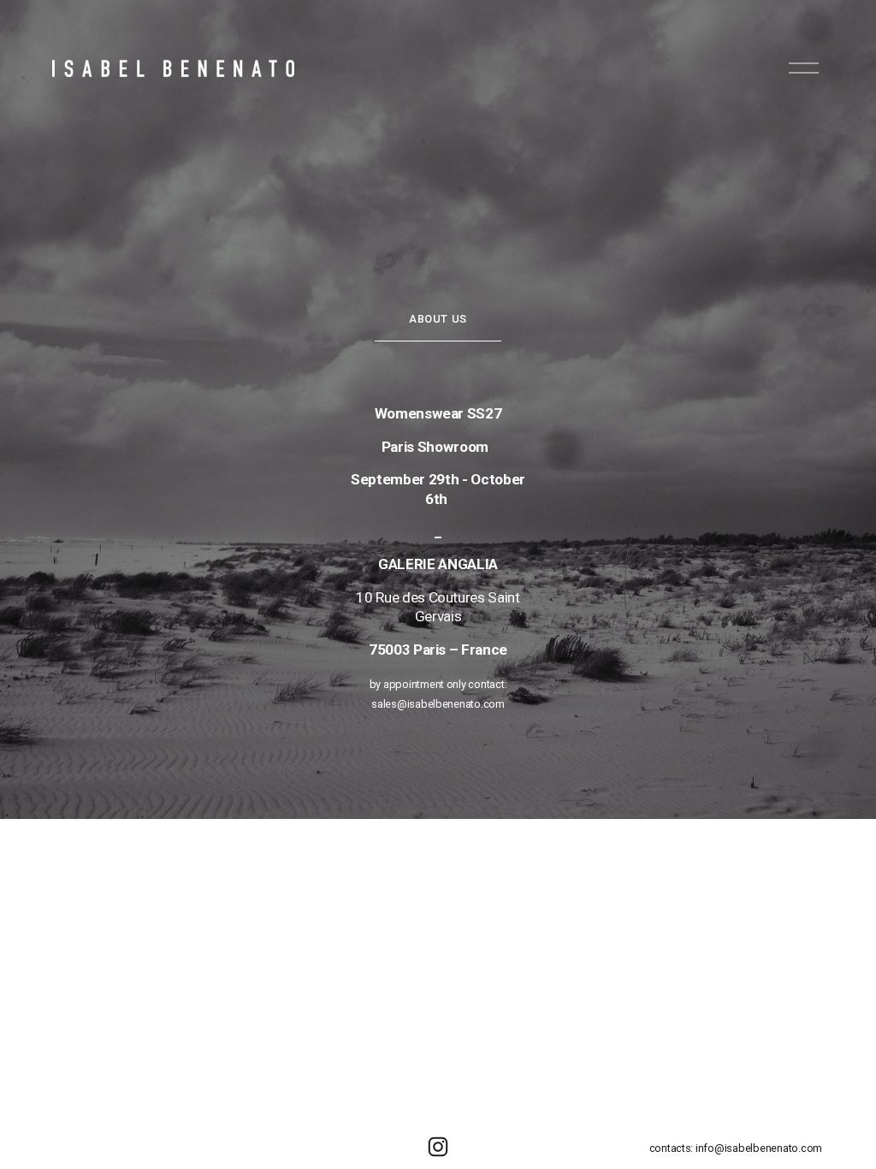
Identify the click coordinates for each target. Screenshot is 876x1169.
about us (438, 318)
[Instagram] (438, 1146)
